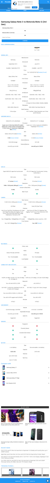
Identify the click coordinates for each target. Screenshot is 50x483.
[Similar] (14, 129)
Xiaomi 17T (11, 475)
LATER (27, 7)
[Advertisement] (25, 16)
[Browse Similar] (14, 138)
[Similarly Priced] (42, 72)
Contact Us (32, 481)
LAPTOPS (41, 10)
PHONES (8, 10)
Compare (25, 40)
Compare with (6, 364)
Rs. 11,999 (37, 50)
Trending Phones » (7, 466)
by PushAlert (15, 8)
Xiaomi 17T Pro (31, 475)
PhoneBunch (9, 2)
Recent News (5, 448)
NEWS (25, 10)
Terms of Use (25, 481)
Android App (18, 481)
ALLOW (34, 7)
